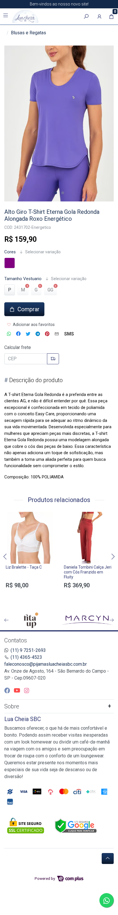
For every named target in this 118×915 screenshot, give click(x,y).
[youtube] (18, 690)
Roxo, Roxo (9, 263)
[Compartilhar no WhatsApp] (8, 334)
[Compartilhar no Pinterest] (47, 334)
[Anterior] (6, 620)
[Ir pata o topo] (108, 858)
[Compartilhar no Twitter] (28, 334)
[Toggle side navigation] (6, 16)
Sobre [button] (11, 706)
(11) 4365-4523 (26, 657)
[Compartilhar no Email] (57, 334)
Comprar (30, 595)
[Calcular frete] (53, 358)
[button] (99, 16)
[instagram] (26, 690)
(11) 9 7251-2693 (28, 650)
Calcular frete (17, 347)
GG (50, 290)
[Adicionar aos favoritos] (13, 517)
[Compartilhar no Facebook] (18, 334)
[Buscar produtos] (86, 16)
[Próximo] (111, 620)
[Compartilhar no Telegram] (37, 334)
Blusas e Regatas (28, 32)
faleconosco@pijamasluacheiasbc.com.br (45, 664)
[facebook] (7, 690)
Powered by (45, 878)
